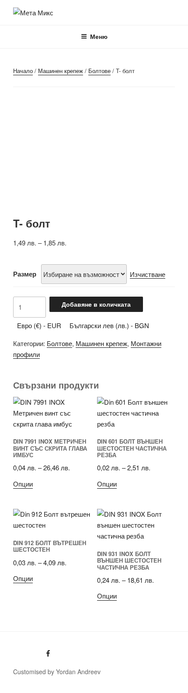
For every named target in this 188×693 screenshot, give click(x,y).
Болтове (99, 70)
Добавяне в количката (96, 304)
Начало (23, 70)
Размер (24, 274)
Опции (23, 483)
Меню (99, 36)
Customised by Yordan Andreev (57, 671)
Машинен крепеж (60, 70)
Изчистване (147, 274)
